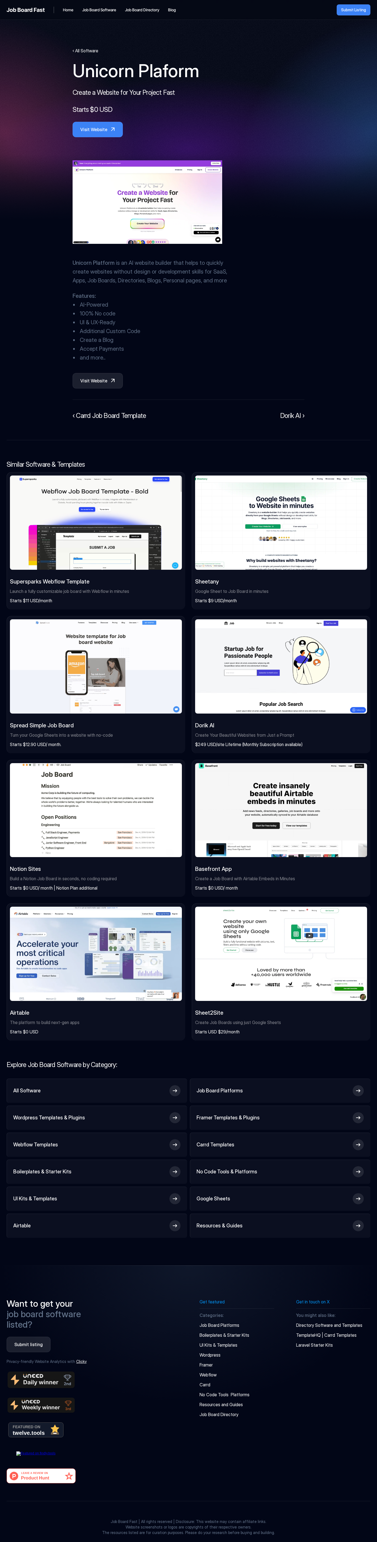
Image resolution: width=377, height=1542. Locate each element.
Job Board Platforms (219, 1325)
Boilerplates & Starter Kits (224, 1335)
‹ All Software (85, 50)
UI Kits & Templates (218, 1345)
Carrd (205, 1384)
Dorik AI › (292, 416)
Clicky (81, 1361)
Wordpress (210, 1355)
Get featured (212, 1302)
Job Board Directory (219, 1414)
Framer (206, 1365)
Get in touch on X (313, 1302)
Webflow (208, 1375)
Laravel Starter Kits (314, 1345)
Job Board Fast (26, 10)
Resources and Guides (221, 1404)
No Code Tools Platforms (224, 1394)
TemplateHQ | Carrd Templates (326, 1335)
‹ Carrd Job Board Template (109, 416)
